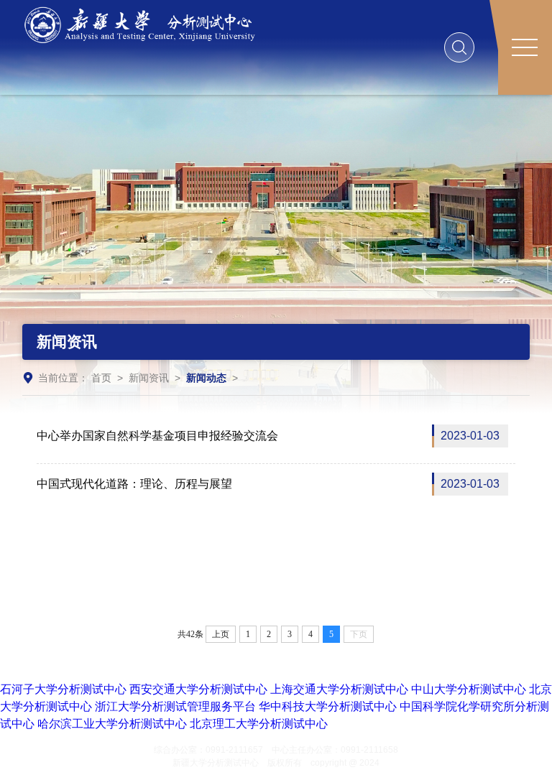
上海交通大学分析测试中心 (339, 689)
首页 (101, 378)
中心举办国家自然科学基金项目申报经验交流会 (268, 436)
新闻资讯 (149, 378)
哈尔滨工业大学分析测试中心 (112, 724)
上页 (220, 634)
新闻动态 (206, 378)
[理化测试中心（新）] (146, 24)
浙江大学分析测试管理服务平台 (175, 706)
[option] (276, 252)
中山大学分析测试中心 (468, 689)
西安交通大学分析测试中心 (198, 689)
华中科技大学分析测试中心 (328, 706)
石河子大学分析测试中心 (63, 689)
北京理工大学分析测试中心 (259, 724)
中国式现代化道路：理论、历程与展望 (268, 484)
